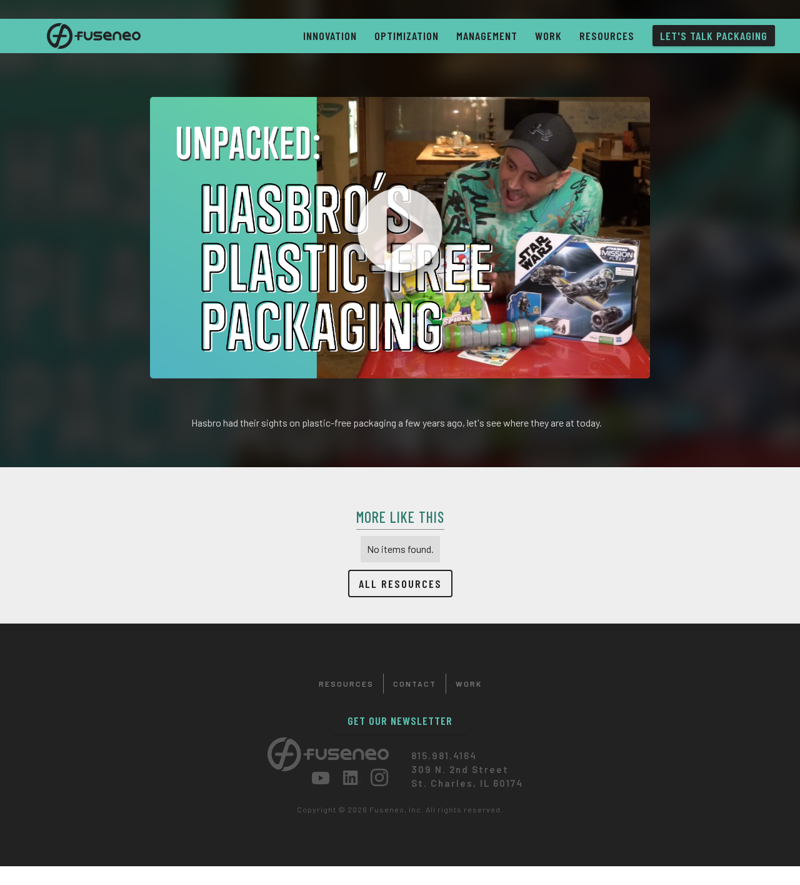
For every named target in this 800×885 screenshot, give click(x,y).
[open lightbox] (400, 237)
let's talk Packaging (714, 36)
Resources (606, 36)
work (548, 36)
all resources (400, 583)
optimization (406, 36)
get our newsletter (400, 720)
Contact (414, 683)
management (487, 36)
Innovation (330, 36)
